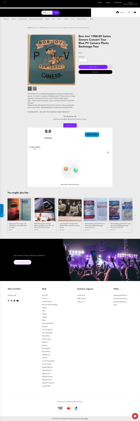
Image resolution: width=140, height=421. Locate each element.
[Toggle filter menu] (108, 152)
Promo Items (46, 339)
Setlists (44, 326)
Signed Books (47, 370)
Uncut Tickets (47, 364)
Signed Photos (47, 380)
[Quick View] (19, 209)
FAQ (115, 305)
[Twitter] (14, 301)
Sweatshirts (46, 355)
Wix (86, 418)
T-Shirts (44, 358)
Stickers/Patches (48, 323)
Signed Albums (47, 367)
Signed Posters (47, 376)
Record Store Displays (50, 304)
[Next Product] (135, 215)
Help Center (81, 298)
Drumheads (46, 348)
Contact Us (81, 295)
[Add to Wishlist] (110, 67)
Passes (44, 314)
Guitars (44, 345)
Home (30, 28)
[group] (70, 215)
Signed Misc (46, 386)
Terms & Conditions (120, 298)
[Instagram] (11, 301)
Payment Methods (120, 302)
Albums (44, 342)
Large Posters (47, 301)
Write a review (92, 134)
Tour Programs (47, 330)
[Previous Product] (5, 215)
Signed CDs (46, 373)
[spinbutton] (83, 60)
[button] (134, 12)
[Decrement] (80, 60)
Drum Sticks (46, 351)
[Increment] (86, 60)
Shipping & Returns (120, 295)
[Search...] (56, 13)
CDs (43, 311)
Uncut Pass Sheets (48, 361)
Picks (44, 320)
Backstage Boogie (19, 11)
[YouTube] (17, 301)
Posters (44, 298)
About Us (80, 302)
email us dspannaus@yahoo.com (130, 3)
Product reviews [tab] (34, 147)
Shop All (45, 295)
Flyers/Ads (45, 336)
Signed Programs (48, 383)
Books (44, 308)
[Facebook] (8, 301)
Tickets (44, 317)
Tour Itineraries (47, 333)
